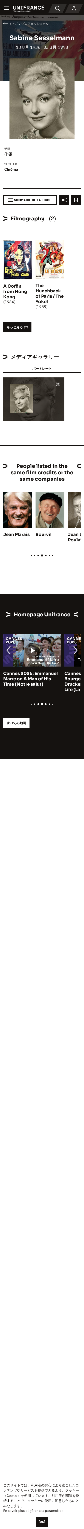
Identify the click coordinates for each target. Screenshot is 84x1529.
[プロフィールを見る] (74, 8)
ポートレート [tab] (42, 368)
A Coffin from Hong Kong (15, 292)
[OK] (42, 1522)
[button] (58, 384)
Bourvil (43, 534)
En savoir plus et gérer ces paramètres (33, 1510)
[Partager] (64, 200)
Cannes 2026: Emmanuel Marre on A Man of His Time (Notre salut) (30, 679)
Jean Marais (16, 534)
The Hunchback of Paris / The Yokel (50, 293)
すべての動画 (16, 723)
